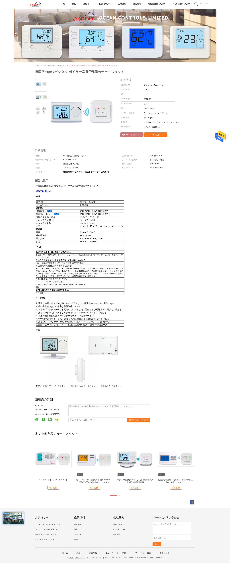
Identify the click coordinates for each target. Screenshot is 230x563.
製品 (74, 4)
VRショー (87, 4)
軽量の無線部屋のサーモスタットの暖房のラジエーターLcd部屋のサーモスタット (176, 481)
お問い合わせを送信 (138, 420)
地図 (124, 553)
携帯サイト (165, 553)
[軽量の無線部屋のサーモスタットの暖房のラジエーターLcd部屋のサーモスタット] (176, 458)
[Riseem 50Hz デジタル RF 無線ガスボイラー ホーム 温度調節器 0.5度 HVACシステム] (53, 458)
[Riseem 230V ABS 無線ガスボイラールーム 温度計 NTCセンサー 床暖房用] (135, 458)
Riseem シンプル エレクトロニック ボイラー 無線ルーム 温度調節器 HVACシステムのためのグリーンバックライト (94, 481)
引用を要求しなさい (182, 4)
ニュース (110, 553)
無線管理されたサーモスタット (84, 386)
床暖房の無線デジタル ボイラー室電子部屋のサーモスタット (93, 66)
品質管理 (137, 4)
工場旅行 (122, 4)
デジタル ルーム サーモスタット (47, 524)
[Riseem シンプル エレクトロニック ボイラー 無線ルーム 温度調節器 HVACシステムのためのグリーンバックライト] (94, 458)
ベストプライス (134, 134)
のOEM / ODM (119, 529)
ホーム (65, 553)
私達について (105, 4)
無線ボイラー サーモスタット (54, 386)
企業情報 (93, 553)
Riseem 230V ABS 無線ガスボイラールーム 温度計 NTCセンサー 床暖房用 (135, 481)
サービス (77, 534)
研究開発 (116, 534)
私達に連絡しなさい (157, 4)
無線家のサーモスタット (111, 386)
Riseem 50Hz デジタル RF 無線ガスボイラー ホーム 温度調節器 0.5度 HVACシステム (53, 481)
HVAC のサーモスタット (44, 539)
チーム (76, 539)
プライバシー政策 (143, 553)
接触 (157, 134)
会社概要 (77, 524)
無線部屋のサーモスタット (45, 534)
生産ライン (117, 524)
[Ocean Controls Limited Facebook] (192, 502)
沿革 (76, 529)
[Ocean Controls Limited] (35, 4)
